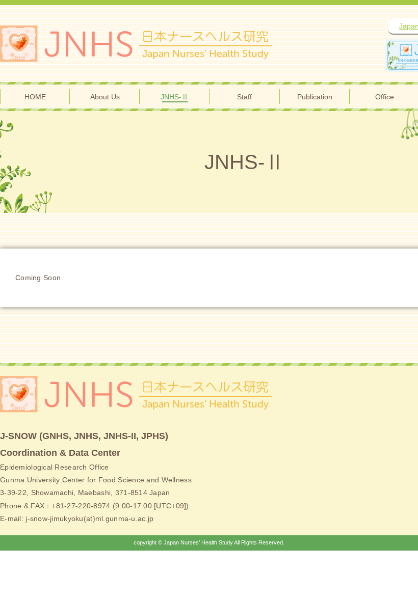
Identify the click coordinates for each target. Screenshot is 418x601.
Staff (244, 97)
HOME (35, 97)
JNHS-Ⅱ (175, 97)
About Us (105, 97)
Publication (314, 97)
